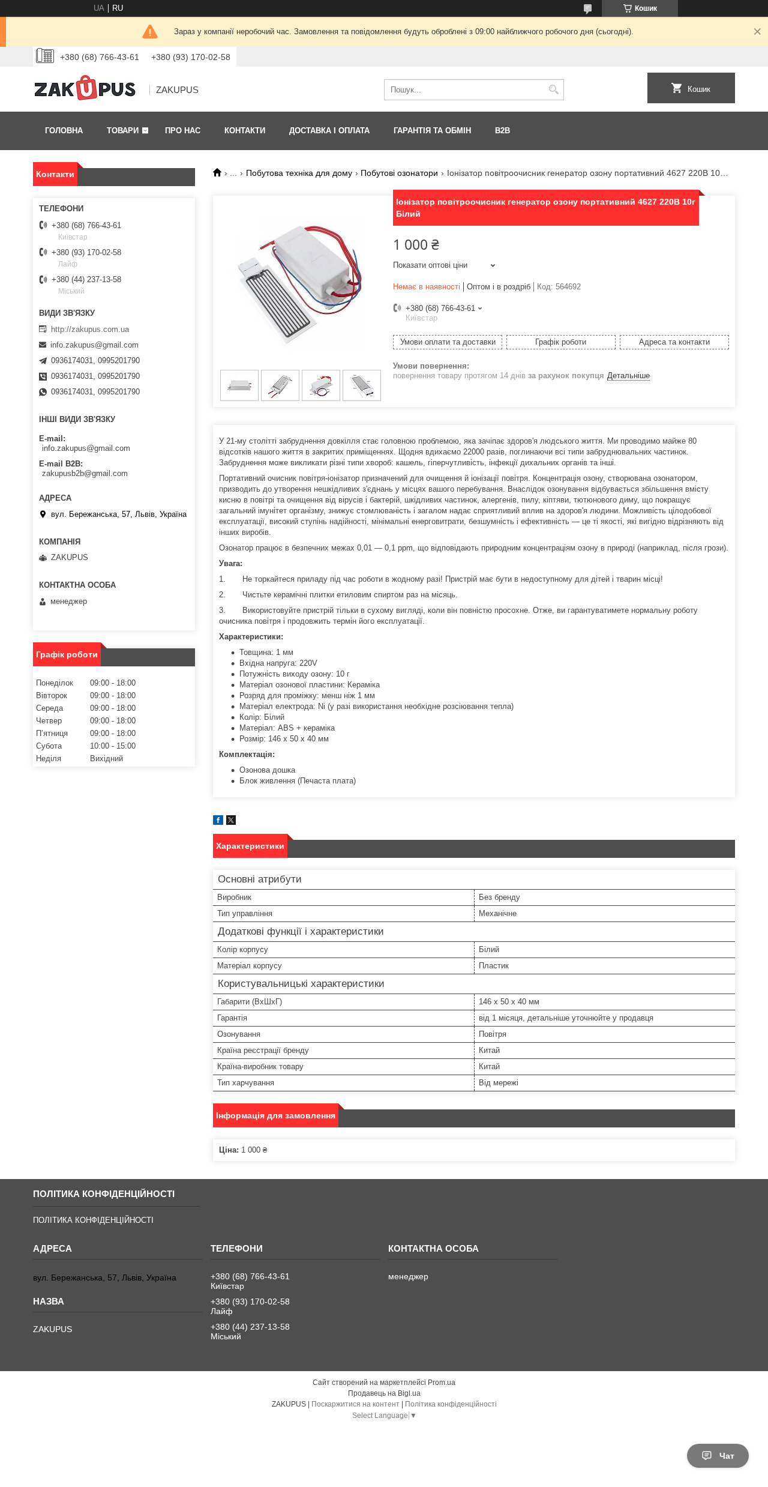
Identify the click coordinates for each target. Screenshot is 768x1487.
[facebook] (218, 822)
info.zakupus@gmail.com (94, 344)
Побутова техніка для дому (299, 173)
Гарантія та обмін (432, 130)
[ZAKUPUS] (87, 90)
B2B (502, 130)
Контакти (244, 130)
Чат (726, 1456)
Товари (123, 130)
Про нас (182, 130)
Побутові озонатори (399, 173)
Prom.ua (441, 1382)
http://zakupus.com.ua (90, 329)
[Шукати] (553, 89)
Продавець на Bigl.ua (384, 1393)
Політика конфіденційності (451, 1404)
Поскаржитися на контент (355, 1404)
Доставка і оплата (329, 130)
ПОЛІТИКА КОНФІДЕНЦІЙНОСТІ (93, 1220)
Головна (64, 130)
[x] (231, 822)
